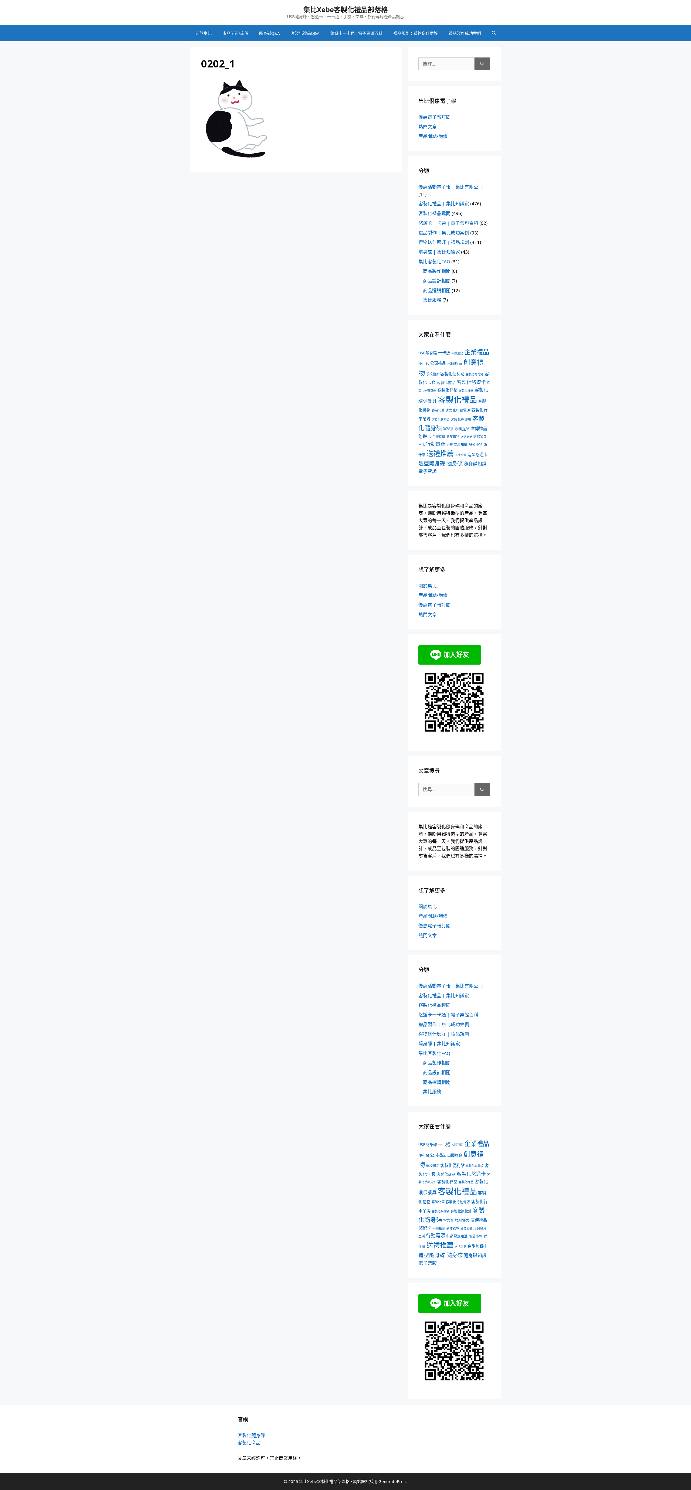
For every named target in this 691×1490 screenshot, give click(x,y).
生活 (421, 444)
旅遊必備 (466, 437)
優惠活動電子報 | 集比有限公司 (450, 187)
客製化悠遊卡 (471, 382)
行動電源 (435, 444)
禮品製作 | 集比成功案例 (443, 233)
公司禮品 (438, 363)
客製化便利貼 (452, 374)
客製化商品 (446, 382)
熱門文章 (427, 127)
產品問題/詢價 (235, 33)
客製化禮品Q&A (305, 33)
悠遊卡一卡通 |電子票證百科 (356, 33)
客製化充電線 (474, 374)
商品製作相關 (436, 271)
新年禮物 (452, 436)
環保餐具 (479, 436)
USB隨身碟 (427, 352)
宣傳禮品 (479, 428)
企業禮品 (476, 352)
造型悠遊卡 (478, 454)
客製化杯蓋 (466, 390)
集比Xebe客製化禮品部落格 (345, 9)
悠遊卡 (424, 436)
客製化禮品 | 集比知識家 (443, 203)
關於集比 (203, 33)
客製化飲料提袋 (456, 428)
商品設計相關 (436, 281)
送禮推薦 (439, 453)
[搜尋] (482, 63)
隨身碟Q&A (269, 33)
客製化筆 (438, 410)
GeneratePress (392, 1481)
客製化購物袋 (440, 419)
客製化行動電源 (458, 410)
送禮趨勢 (460, 455)
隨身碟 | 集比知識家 (439, 252)
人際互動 (457, 353)
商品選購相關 (436, 290)
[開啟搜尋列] (493, 33)
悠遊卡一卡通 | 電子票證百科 (448, 223)
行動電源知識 (457, 444)
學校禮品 (432, 374)
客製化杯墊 (447, 390)
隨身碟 (454, 463)
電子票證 (427, 471)
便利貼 (423, 363)
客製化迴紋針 (461, 419)
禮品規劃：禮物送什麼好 (415, 33)
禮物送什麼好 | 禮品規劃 (443, 242)
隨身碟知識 (475, 464)
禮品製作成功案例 (465, 33)
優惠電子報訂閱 (434, 117)
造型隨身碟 (431, 463)
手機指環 (438, 436)
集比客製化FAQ (434, 261)
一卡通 (444, 353)
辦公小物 (476, 444)
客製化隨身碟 (251, 1435)
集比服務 (432, 300)
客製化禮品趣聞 (434, 213)
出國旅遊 (454, 363)
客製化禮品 (457, 399)
